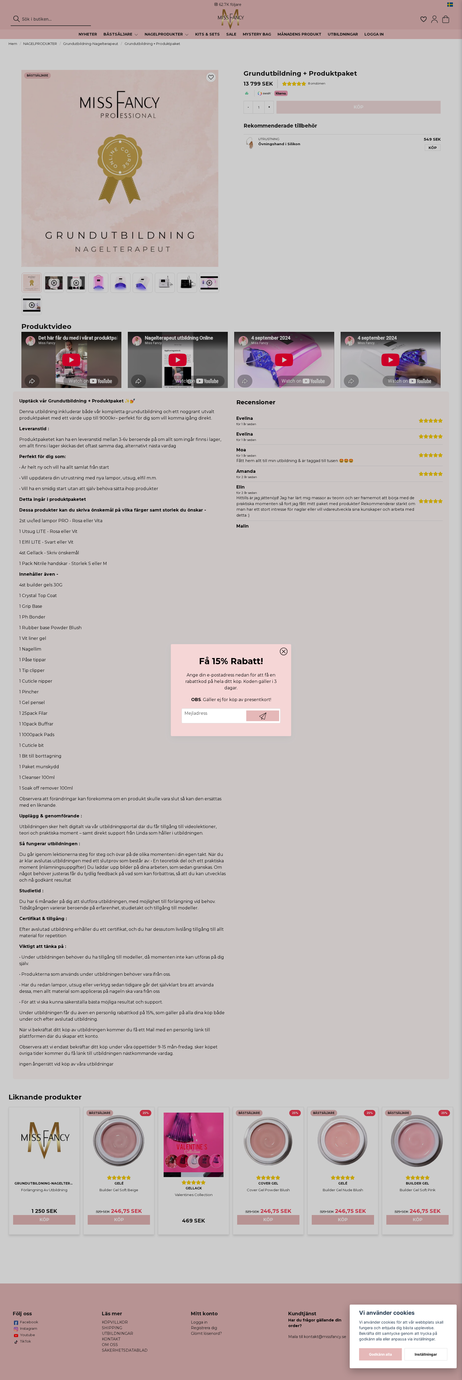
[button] (283, 651)
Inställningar (426, 1354)
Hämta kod (262, 715)
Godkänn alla (380, 1354)
